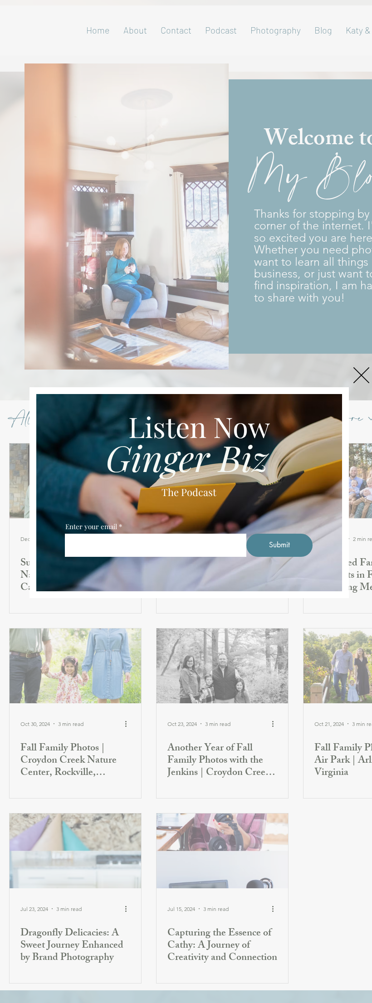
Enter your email (91, 526)
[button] (361, 375)
